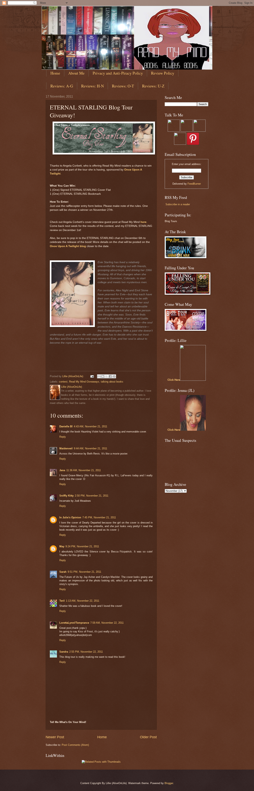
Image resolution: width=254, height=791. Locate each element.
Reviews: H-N (92, 86)
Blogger (169, 783)
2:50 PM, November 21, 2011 (91, 495)
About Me (76, 73)
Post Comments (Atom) (75, 744)
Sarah (62, 571)
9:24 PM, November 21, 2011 (82, 546)
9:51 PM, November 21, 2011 (84, 571)
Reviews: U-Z (153, 86)
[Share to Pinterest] (114, 376)
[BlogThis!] (103, 376)
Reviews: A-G (61, 86)
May (61, 546)
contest (63, 381)
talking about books (112, 381)
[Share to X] (107, 376)
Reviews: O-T (123, 86)
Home (55, 73)
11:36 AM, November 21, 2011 (83, 470)
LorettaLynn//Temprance (74, 622)
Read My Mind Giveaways (84, 381)
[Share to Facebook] (110, 376)
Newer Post (55, 737)
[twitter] (174, 130)
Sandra (63, 651)
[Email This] (99, 376)
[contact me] (199, 130)
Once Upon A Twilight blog (68, 246)
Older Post (148, 737)
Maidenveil (66, 448)
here (143, 222)
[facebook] (180, 143)
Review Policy (162, 73)
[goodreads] (187, 130)
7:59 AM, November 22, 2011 (107, 622)
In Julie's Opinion (70, 517)
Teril (62, 600)
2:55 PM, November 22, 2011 (86, 651)
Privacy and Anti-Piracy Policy (118, 73)
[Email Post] (92, 376)
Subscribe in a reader (177, 204)
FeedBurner (194, 183)
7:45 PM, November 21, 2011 (99, 517)
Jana (62, 470)
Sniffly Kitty (66, 495)
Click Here (173, 379)
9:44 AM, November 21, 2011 (90, 448)
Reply (62, 436)
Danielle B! (66, 426)
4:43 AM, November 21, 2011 (90, 426)
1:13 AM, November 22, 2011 (82, 600)
